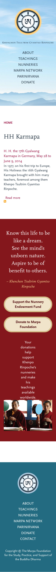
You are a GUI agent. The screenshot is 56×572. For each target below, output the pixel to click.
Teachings (28, 59)
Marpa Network (28, 70)
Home (8, 122)
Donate (28, 82)
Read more (12, 198)
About (28, 53)
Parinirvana (28, 76)
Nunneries (28, 64)
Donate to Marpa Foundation (28, 324)
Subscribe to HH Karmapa (5, 201)
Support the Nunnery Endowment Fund (28, 304)
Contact (28, 539)
